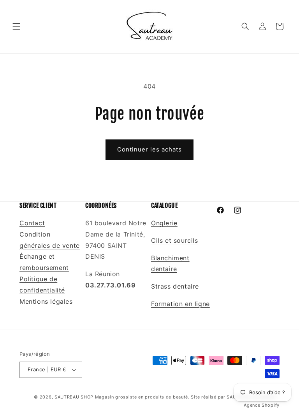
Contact (32, 223)
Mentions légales (46, 301)
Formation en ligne (180, 304)
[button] (16, 26)
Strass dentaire (175, 286)
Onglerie (164, 223)
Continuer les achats (149, 149)
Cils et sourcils (174, 240)
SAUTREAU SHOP (74, 397)
